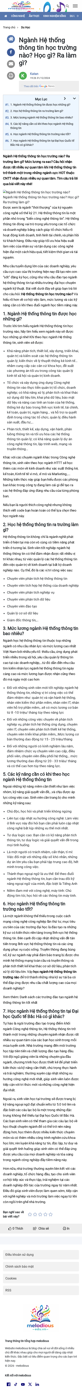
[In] (11, 76)
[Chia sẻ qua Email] (11, 64)
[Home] (11, 39)
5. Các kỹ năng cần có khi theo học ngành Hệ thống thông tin (41, 126)
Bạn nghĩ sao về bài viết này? (13, 1214)
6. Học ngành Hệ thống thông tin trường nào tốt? (40, 134)
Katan (34, 74)
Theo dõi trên (31, 86)
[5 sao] (51, 1214)
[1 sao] (30, 1214)
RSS (8, 1290)
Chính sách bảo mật (19, 1266)
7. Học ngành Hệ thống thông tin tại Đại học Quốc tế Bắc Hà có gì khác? (42, 142)
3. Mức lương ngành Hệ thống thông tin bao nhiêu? (41, 117)
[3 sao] (40, 1214)
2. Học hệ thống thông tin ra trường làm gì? (36, 111)
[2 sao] (35, 1214)
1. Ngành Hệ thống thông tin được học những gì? (40, 104)
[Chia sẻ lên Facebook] (11, 52)
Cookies (11, 1278)
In (67, 1228)
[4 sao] (45, 1214)
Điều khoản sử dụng (19, 1255)
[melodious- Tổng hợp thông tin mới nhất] (22, 6)
